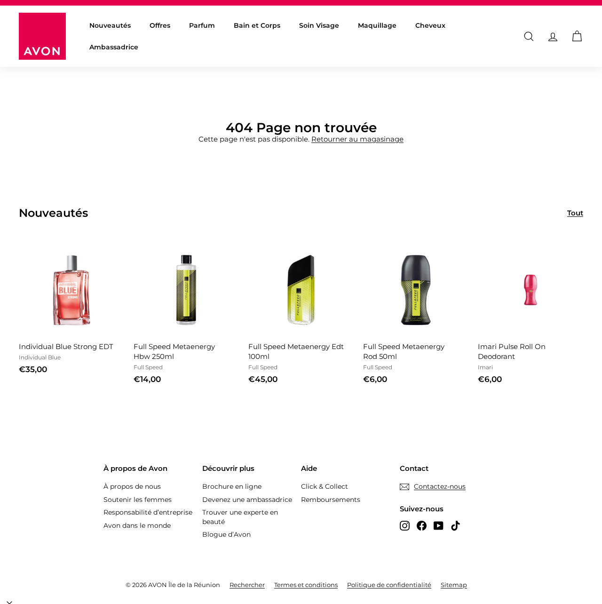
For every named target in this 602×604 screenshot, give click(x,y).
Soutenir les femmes (137, 499)
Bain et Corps (257, 25)
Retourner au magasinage (357, 139)
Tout (575, 212)
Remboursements (330, 499)
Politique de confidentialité (389, 584)
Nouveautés (110, 25)
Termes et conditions (306, 584)
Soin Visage (319, 25)
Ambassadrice (113, 47)
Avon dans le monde (137, 525)
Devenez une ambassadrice (247, 499)
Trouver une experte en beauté (240, 517)
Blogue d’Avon (226, 534)
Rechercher (247, 584)
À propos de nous (132, 486)
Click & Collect (324, 486)
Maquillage (377, 25)
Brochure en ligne (231, 486)
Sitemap (454, 584)
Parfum (202, 25)
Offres (160, 25)
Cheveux (430, 25)
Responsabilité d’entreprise (147, 512)
